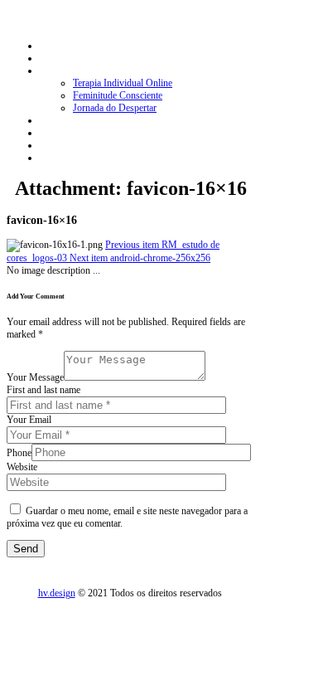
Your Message (35, 377)
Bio (47, 58)
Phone (19, 453)
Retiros (54, 120)
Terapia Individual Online (122, 83)
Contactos (59, 145)
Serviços (57, 70)
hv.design (56, 593)
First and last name (43, 390)
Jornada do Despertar (115, 108)
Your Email (29, 419)
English (55, 157)
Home (52, 45)
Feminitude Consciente (117, 95)
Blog (49, 133)
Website (22, 467)
